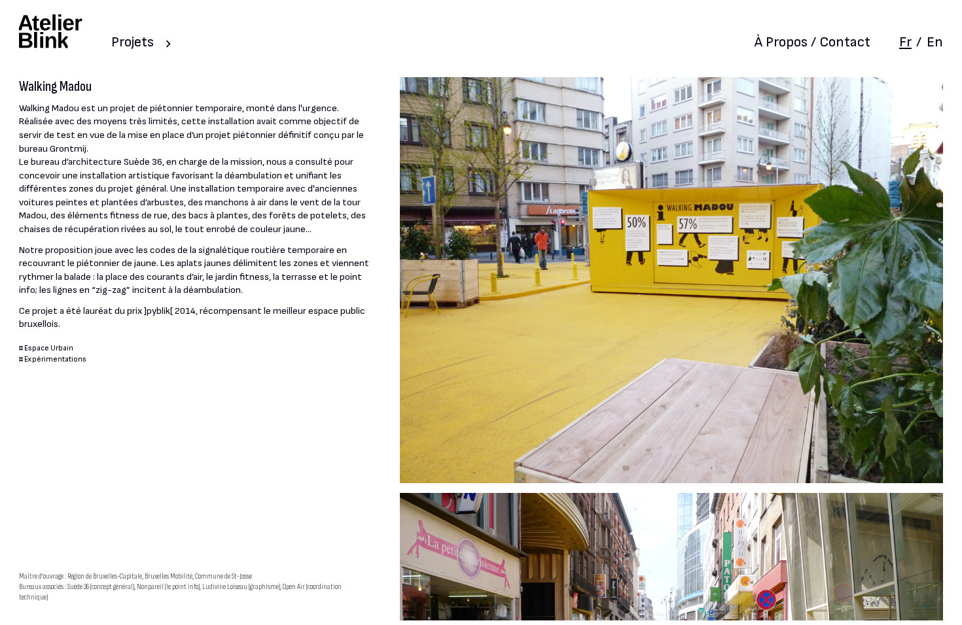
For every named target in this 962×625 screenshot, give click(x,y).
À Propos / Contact (812, 42)
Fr (905, 42)
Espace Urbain (48, 348)
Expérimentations (55, 359)
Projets (132, 42)
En (935, 42)
